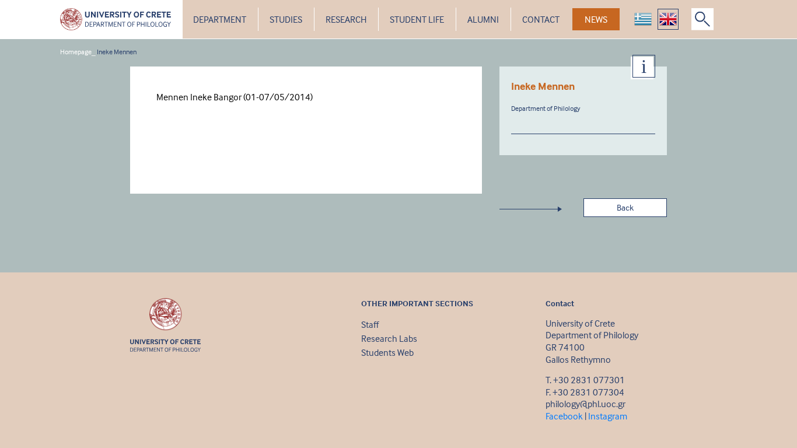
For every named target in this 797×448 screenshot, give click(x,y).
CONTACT (541, 19)
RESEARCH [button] (346, 19)
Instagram (607, 416)
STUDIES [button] (286, 19)
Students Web (387, 352)
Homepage (76, 51)
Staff (370, 324)
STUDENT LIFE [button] (417, 19)
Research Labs (389, 338)
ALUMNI (483, 19)
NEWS (596, 19)
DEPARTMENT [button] (219, 19)
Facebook (564, 416)
